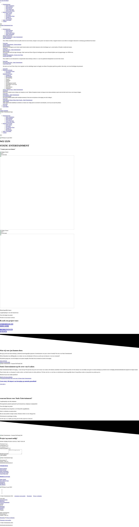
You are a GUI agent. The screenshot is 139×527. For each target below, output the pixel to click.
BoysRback (2, 484)
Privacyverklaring (10, 517)
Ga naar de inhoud (4, 0)
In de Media (5, 106)
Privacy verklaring (37, 496)
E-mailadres (3, 447)
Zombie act (8, 17)
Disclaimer (29, 496)
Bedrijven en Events (7, 12)
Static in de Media (7, 20)
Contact (4, 21)
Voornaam (2, 444)
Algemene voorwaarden (19, 496)
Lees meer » (3, 384)
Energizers (8, 14)
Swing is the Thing (10, 11)
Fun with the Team (10, 16)
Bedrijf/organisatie (4, 453)
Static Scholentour (10, 5)
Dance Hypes (9, 8)
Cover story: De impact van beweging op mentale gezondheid (18, 381)
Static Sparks (9, 13)
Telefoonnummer (4, 448)
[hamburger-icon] (0, 2)
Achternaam (3, 445)
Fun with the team (7, 96)
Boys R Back (9, 18)
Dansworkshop (9, 7)
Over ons (5, 105)
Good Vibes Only (10, 9)
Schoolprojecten (6, 4)
